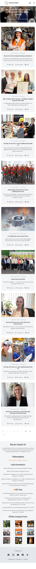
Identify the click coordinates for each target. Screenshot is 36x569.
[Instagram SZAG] (6, 523)
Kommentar (20, 64)
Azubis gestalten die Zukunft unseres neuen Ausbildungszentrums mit (18, 190)
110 (30, 431)
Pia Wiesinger (22, 53)
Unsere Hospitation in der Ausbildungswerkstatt (14, 507)
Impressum (19, 559)
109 (26, 431)
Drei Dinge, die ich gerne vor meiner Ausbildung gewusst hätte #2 (18, 367)
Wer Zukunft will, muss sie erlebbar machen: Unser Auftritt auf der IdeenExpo (18, 12)
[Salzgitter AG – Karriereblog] (11, 3)
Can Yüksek (23, 276)
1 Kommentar (20, 332)
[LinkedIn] (9, 555)
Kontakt (26, 559)
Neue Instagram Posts (19, 516)
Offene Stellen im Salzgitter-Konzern (18, 460)
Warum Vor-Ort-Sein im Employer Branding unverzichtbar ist (18, 56)
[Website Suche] (34, 3)
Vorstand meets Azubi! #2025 (18, 279)
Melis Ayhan (22, 96)
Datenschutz (11, 559)
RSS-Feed (18, 489)
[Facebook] (23, 555)
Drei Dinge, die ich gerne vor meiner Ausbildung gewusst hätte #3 (18, 144)
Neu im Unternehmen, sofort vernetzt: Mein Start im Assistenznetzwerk (18, 323)
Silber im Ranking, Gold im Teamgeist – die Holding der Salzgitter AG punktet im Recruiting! (18, 99)
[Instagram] (13, 555)
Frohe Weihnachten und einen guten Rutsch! (18, 236)
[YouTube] (18, 555)
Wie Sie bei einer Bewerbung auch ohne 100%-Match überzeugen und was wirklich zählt (18, 412)
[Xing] (27, 555)
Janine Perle (23, 187)
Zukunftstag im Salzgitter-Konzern (23, 468)
